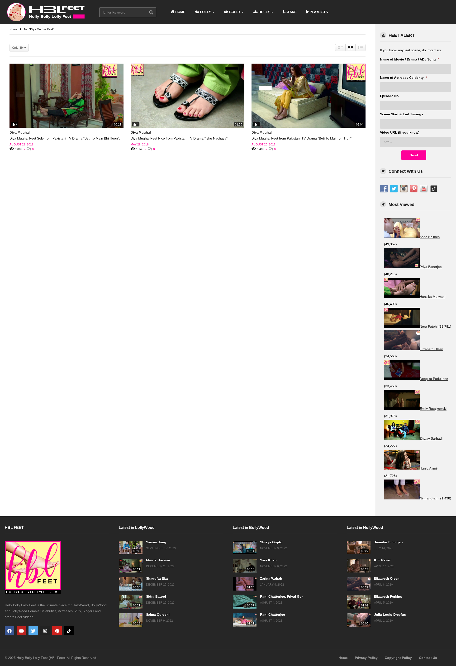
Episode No (389, 96)
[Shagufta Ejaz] (130, 584)
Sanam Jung (156, 542)
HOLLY (264, 12)
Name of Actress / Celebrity (403, 77)
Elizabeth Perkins (388, 596)
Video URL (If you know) (399, 132)
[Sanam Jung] (130, 547)
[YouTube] (21, 630)
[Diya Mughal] (67, 96)
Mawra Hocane (158, 560)
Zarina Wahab (271, 578)
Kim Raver (382, 560)
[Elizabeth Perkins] (358, 602)
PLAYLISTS (318, 12)
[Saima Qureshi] (130, 620)
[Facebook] (9, 630)
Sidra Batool (156, 596)
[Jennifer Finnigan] (358, 547)
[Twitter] (33, 630)
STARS (290, 12)
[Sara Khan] (244, 565)
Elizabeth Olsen (386, 578)
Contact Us (428, 658)
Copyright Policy (398, 658)
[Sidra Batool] (130, 602)
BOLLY (234, 12)
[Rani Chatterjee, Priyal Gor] (244, 602)
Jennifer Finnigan (388, 542)
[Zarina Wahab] (244, 584)
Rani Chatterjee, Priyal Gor (281, 596)
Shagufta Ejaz (157, 578)
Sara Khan (268, 560)
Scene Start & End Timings (401, 114)
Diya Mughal (20, 132)
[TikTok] (69, 630)
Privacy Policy (366, 658)
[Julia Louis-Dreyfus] (358, 620)
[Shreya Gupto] (244, 547)
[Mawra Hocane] (130, 565)
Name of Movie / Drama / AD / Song (409, 59)
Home (343, 658)
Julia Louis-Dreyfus (390, 614)
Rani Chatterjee (272, 614)
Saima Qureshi (158, 614)
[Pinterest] (57, 630)
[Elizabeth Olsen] (358, 584)
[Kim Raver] (358, 565)
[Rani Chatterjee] (244, 620)
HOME (179, 12)
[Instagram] (45, 630)
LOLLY (205, 12)
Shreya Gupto (271, 542)
